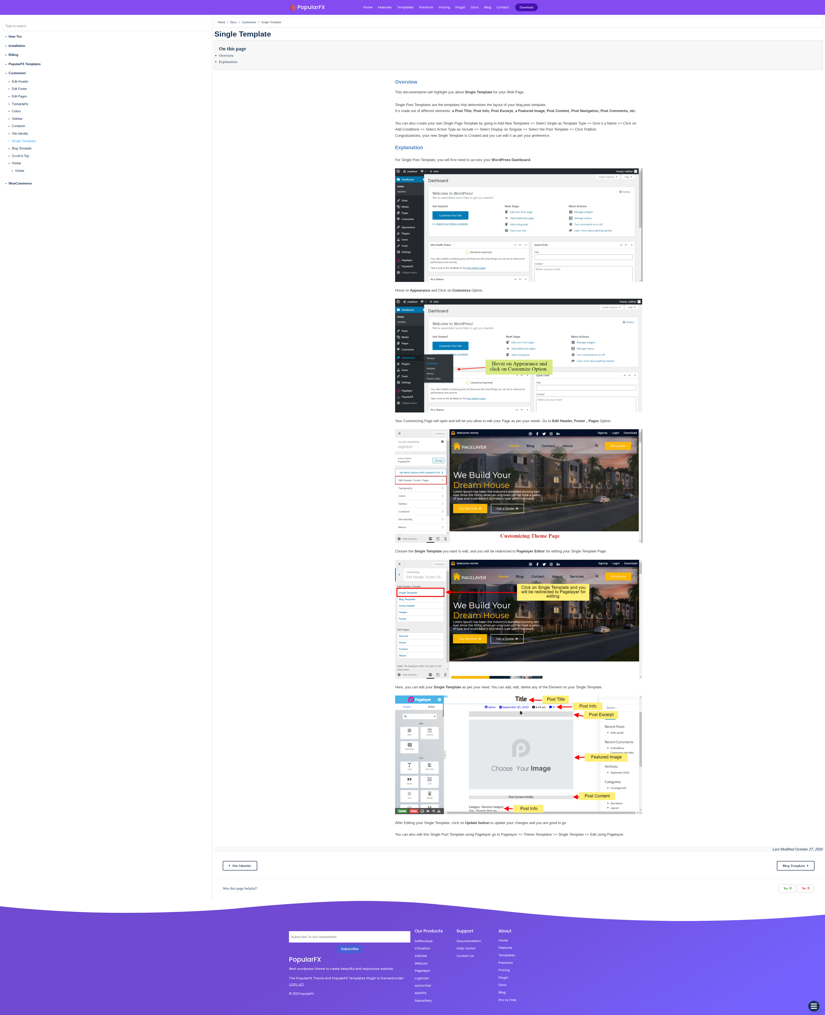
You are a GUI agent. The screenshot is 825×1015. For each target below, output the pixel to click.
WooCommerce (20, 183)
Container (18, 126)
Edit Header (20, 81)
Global (16, 163)
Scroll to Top (20, 156)
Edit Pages (19, 96)
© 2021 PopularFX (301, 994)
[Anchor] (419, 82)
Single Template (24, 141)
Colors (16, 111)
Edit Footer (19, 89)
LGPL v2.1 (296, 984)
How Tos (15, 36)
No (805, 888)
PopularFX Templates (25, 64)
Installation (17, 46)
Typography (20, 104)
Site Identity (20, 133)
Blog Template (22, 148)
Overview (226, 56)
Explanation (228, 62)
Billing (13, 55)
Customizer (17, 73)
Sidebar (17, 118)
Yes (787, 888)
